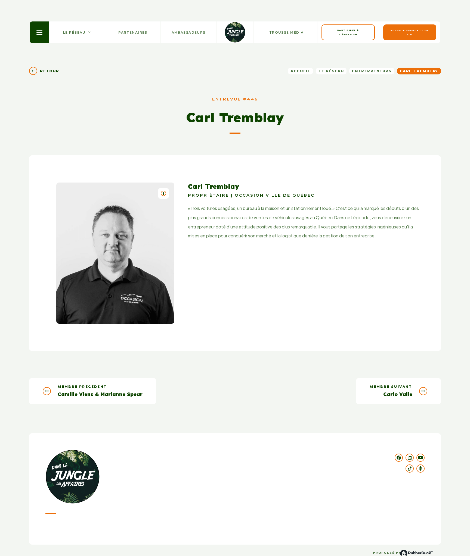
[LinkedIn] (410, 458)
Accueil (300, 71)
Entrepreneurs (371, 71)
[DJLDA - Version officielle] (235, 32)
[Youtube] (420, 458)
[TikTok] (410, 468)
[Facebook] (399, 458)
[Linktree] (420, 468)
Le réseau (331, 71)
